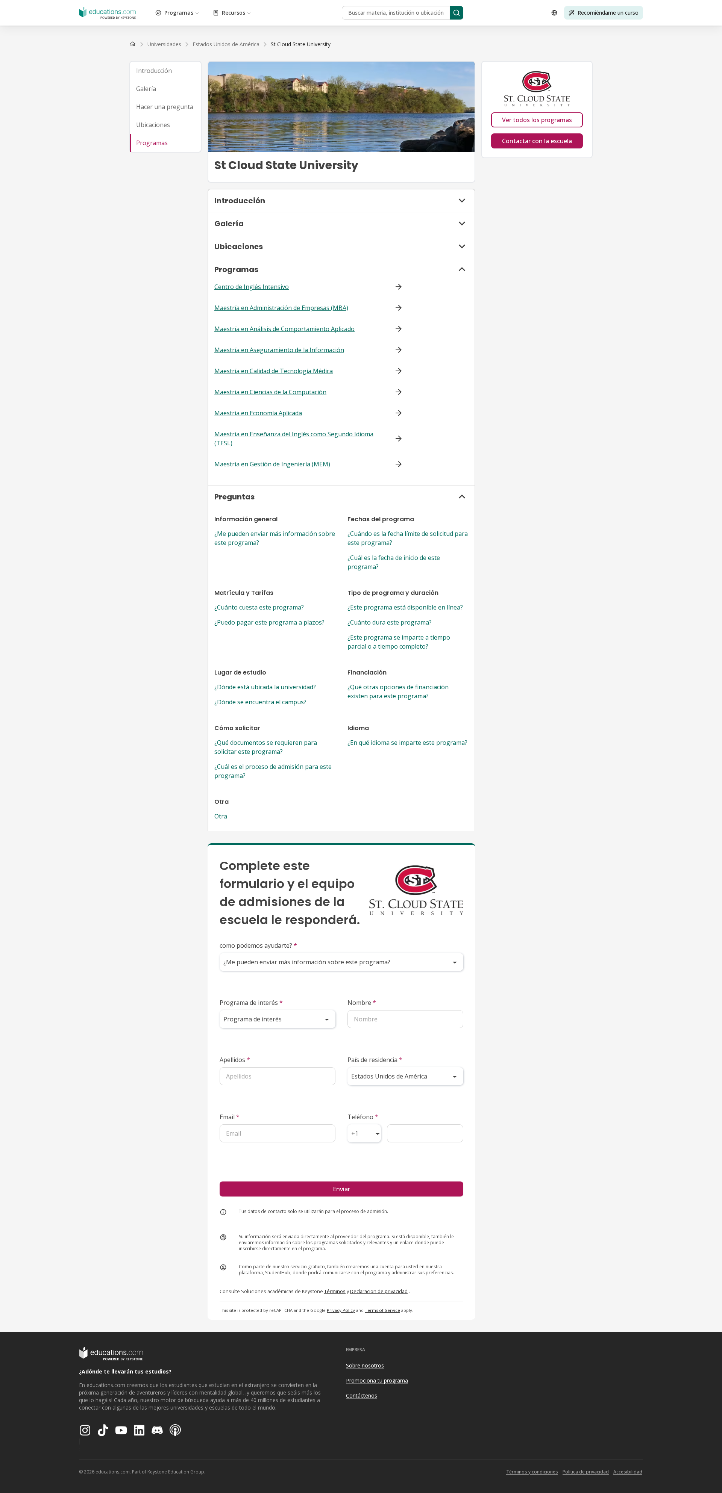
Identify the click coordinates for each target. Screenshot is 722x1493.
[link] (301, 44)
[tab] (165, 71)
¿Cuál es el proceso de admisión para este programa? (273, 771)
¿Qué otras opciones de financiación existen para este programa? (398, 691)
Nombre (361, 1002)
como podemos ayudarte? (258, 945)
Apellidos (235, 1060)
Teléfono (362, 1117)
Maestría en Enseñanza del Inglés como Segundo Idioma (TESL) (293, 438)
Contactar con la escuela (537, 141)
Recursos (233, 12)
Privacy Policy (341, 1310)
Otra (220, 816)
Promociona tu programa (377, 1380)
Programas (178, 12)
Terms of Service (382, 1310)
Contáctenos (361, 1395)
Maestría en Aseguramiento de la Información (279, 350)
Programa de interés (251, 1002)
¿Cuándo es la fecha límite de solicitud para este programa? (407, 538)
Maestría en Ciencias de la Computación (270, 392)
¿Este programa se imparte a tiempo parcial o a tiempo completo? (398, 641)
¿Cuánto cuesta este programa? (259, 607)
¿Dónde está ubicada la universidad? (265, 687)
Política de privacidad (586, 1472)
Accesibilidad (627, 1472)
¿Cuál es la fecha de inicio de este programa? (393, 562)
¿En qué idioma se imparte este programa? (407, 742)
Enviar (341, 1189)
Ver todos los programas (537, 120)
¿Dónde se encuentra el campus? (260, 702)
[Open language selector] (554, 13)
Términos (335, 1291)
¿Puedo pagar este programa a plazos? (269, 622)
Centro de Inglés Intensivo (251, 287)
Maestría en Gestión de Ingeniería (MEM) (272, 464)
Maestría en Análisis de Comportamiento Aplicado (284, 329)
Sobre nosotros (365, 1365)
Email (230, 1117)
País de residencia (374, 1060)
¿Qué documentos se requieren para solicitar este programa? (265, 747)
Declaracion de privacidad (379, 1291)
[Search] (456, 13)
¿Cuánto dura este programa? (389, 622)
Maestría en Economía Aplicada (258, 413)
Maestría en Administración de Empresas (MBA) (281, 308)
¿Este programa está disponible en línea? (405, 607)
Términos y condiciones (532, 1472)
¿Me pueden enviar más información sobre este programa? (274, 538)
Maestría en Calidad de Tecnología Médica (273, 371)
